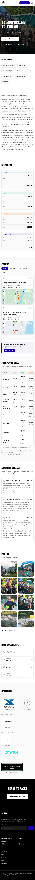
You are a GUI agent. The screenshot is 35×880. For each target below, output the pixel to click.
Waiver (3, 855)
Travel (19, 71)
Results (3, 841)
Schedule (22, 65)
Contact (21, 844)
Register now (9, 350)
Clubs (3, 844)
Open (4, 272)
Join (30, 828)
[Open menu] (32, 3)
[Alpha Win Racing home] (3, 3)
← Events (4, 14)
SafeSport (4, 863)
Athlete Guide (27, 39)
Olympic (12, 268)
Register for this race (10, 39)
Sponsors (4, 847)
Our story (21, 838)
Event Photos (8, 44)
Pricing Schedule (8, 65)
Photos (5, 81)
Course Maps (7, 71)
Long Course (23, 268)
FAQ (20, 841)
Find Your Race (25, 3)
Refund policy (5, 858)
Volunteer (22, 847)
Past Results (21, 44)
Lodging (28, 71)
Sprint (5, 268)
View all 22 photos (7, 630)
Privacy (3, 860)
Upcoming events (6, 838)
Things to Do (7, 76)
